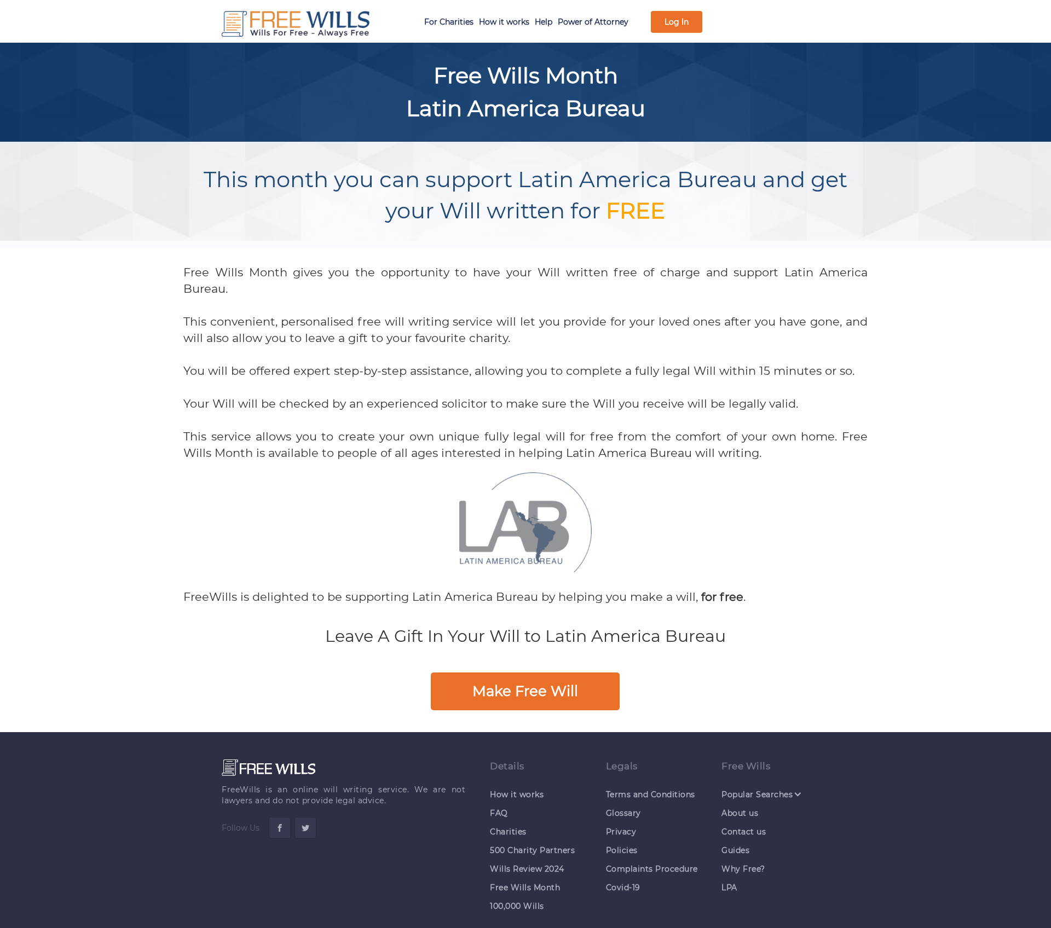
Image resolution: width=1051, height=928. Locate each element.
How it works (504, 22)
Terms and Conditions (650, 794)
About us (739, 813)
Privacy (621, 832)
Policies (622, 850)
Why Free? (743, 869)
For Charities (448, 22)
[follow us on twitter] (305, 828)
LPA (729, 887)
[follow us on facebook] (280, 828)
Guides (735, 850)
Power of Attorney (593, 22)
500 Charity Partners (532, 850)
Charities (508, 832)
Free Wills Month (525, 887)
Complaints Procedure (652, 869)
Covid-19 (623, 887)
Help (543, 22)
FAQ (499, 813)
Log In (677, 22)
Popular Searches (757, 794)
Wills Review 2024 (527, 869)
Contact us (743, 832)
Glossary (623, 813)
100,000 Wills (517, 906)
